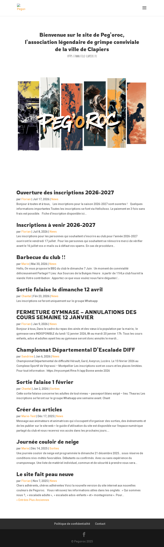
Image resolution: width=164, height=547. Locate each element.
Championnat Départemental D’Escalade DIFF (75, 349)
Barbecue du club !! (41, 257)
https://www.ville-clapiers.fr (82, 56)
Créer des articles (39, 409)
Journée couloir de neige (47, 441)
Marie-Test (28, 416)
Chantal (26, 296)
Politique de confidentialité (72, 523)
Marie (25, 263)
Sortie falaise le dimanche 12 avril (59, 289)
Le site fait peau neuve (45, 474)
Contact (100, 523)
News (54, 199)
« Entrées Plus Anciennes (32, 500)
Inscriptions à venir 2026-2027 (55, 225)
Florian (26, 199)
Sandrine (27, 356)
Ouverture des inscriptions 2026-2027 (65, 192)
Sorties (55, 388)
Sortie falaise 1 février (44, 382)
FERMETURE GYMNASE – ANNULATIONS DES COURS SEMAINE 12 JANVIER (76, 314)
